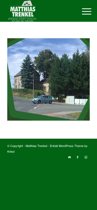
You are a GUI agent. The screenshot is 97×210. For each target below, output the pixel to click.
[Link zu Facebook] (78, 157)
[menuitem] (82, 11)
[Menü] (82, 11)
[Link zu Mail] (69, 157)
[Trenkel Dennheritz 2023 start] (40, 11)
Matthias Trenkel (36, 146)
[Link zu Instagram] (86, 157)
